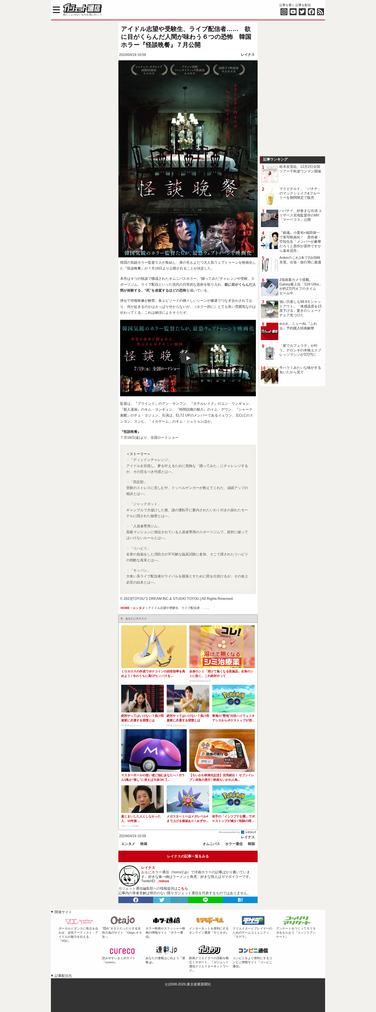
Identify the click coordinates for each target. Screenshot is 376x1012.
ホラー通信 (234, 844)
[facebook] (135, 900)
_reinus (163, 881)
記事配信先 (63, 976)
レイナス (248, 54)
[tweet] (162, 900)
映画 (143, 844)
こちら (183, 888)
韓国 (251, 844)
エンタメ (128, 844)
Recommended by (229, 832)
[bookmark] (240, 900)
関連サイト (63, 912)
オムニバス (211, 844)
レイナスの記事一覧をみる (188, 856)
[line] (205, 900)
